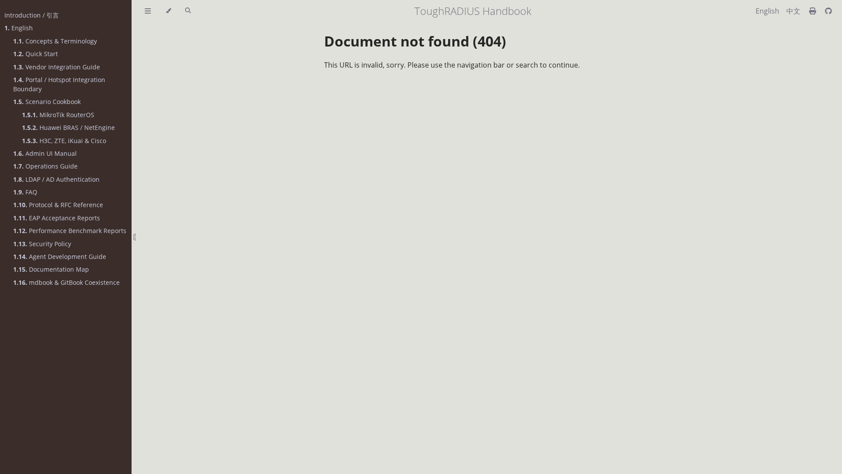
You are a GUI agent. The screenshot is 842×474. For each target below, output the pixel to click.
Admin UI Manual (45, 153)
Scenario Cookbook (47, 101)
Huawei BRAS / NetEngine (68, 127)
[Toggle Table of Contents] (147, 11)
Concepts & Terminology (55, 41)
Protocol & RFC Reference (58, 205)
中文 (793, 11)
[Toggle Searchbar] (188, 11)
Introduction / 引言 (31, 15)
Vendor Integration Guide (56, 67)
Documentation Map (51, 269)
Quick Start (35, 54)
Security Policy (42, 244)
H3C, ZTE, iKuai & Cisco (64, 140)
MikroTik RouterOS (58, 115)
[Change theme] (168, 11)
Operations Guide (45, 166)
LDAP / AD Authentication (56, 179)
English (18, 28)
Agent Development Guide (59, 256)
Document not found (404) (415, 41)
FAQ (25, 192)
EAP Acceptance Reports (56, 218)
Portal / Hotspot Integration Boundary (59, 84)
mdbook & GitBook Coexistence (66, 282)
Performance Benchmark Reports (69, 230)
